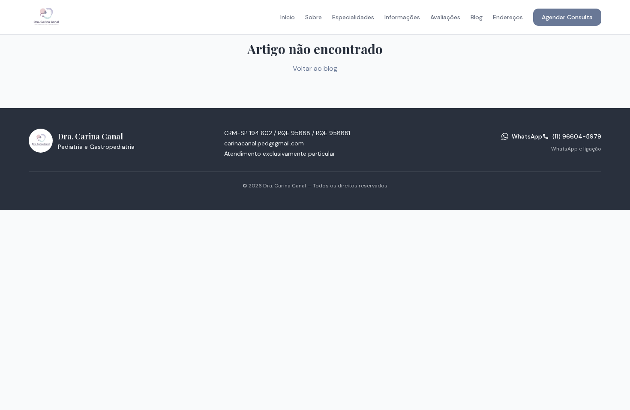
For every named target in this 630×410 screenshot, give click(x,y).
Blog (477, 17)
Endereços (508, 17)
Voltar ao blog (315, 68)
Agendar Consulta (567, 17)
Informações (402, 17)
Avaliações (445, 17)
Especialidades (353, 17)
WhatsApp (527, 136)
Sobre (313, 17)
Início (287, 17)
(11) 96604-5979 (576, 136)
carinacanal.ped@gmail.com (264, 143)
